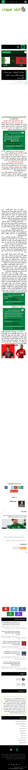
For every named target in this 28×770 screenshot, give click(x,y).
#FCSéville (7, 319)
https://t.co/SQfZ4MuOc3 (11, 300)
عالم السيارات (22, 731)
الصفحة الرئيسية (22, 83)
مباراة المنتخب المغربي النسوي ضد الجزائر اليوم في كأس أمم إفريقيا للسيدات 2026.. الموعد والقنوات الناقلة (14, 63)
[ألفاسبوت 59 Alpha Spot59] (14, 9)
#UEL (9, 134)
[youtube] (14, 764)
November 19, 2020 (18, 328)
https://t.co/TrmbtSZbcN (11, 323)
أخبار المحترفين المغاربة (20, 721)
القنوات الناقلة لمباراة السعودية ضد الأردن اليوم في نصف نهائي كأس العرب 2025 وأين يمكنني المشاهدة (11, 643)
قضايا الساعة (22, 733)
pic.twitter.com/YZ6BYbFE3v (12, 144)
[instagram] (11, 764)
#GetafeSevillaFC (9, 142)
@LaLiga (8, 141)
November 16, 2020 (18, 303)
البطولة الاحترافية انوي (20, 723)
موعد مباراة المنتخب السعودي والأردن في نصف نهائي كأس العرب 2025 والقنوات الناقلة (11, 653)
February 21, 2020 (19, 147)
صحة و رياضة (22, 728)
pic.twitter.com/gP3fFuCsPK (12, 324)
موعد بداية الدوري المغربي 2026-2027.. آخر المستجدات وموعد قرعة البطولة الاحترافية (11, 623)
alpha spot (23, 530)
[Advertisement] (14, 29)
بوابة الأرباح (23, 726)
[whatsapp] (9, 764)
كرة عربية (23, 735)
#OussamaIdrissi (15, 319)
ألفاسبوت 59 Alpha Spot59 (17, 768)
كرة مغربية (23, 738)
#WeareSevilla (18, 142)
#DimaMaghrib (12, 298)
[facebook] (19, 764)
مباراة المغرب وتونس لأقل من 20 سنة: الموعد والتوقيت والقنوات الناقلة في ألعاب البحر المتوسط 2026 (11, 663)
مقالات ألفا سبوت (21, 740)
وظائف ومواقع (22, 742)
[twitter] (16, 764)
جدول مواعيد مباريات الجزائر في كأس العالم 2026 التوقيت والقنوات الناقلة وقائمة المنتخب (11, 633)
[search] (3, 2)
